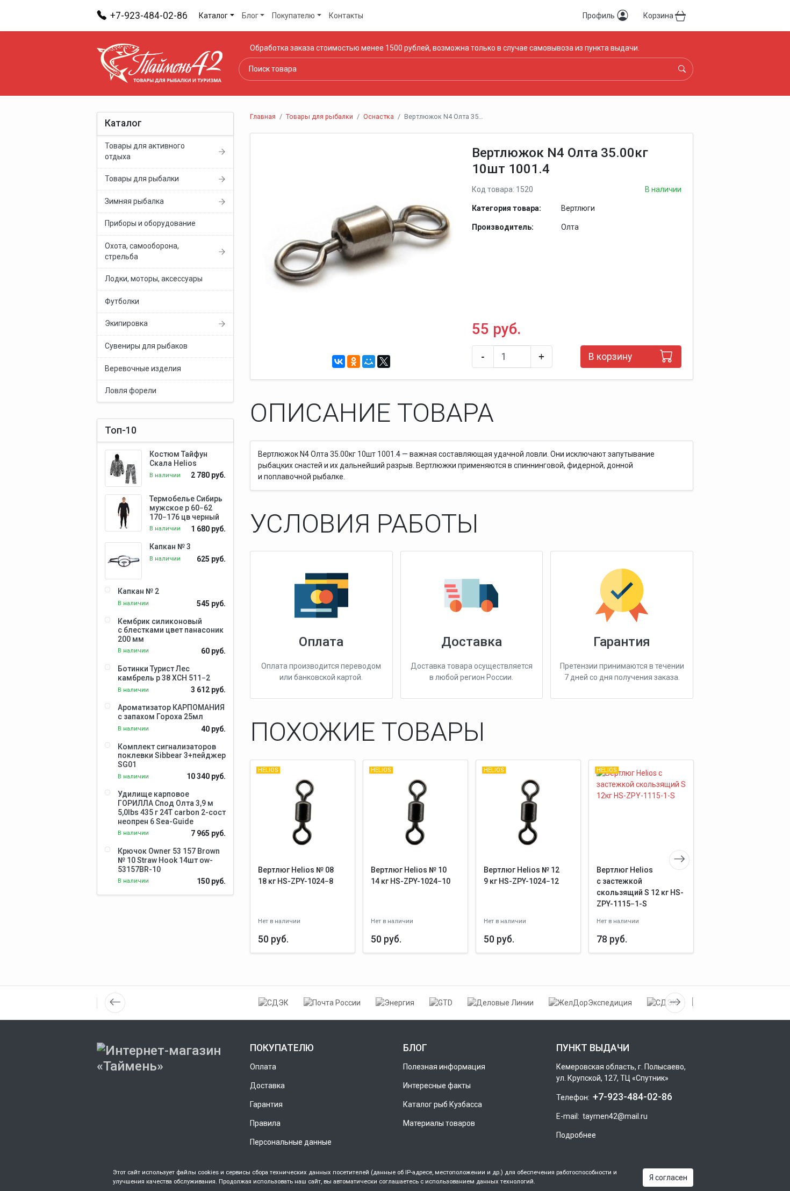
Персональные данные (291, 1142)
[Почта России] (332, 1003)
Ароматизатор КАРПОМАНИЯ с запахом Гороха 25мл (171, 712)
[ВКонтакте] (338, 361)
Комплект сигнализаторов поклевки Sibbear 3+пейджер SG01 (172, 755)
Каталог (213, 15)
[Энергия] (395, 1003)
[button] (450, 154)
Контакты (346, 15)
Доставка (471, 641)
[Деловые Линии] (501, 1003)
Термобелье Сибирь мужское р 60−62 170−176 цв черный (185, 507)
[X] (383, 361)
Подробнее (576, 1135)
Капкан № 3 (170, 546)
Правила (265, 1123)
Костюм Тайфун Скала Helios (178, 458)
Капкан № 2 (138, 591)
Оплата (321, 641)
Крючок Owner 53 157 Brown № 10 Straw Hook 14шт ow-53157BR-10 (169, 860)
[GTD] (441, 1003)
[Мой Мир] (368, 361)
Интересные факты (437, 1085)
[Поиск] (682, 69)
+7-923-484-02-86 (632, 1096)
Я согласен (668, 1177)
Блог (250, 15)
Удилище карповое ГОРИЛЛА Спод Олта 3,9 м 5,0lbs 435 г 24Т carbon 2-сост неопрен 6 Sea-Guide (172, 807)
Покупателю (293, 15)
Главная (263, 116)
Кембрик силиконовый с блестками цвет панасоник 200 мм (171, 630)
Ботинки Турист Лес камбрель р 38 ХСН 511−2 (164, 673)
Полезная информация (444, 1066)
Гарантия (621, 641)
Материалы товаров (439, 1123)
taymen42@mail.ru (615, 1116)
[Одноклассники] (353, 361)
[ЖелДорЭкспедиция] (590, 1003)
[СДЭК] (273, 1003)
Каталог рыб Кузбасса (442, 1104)
